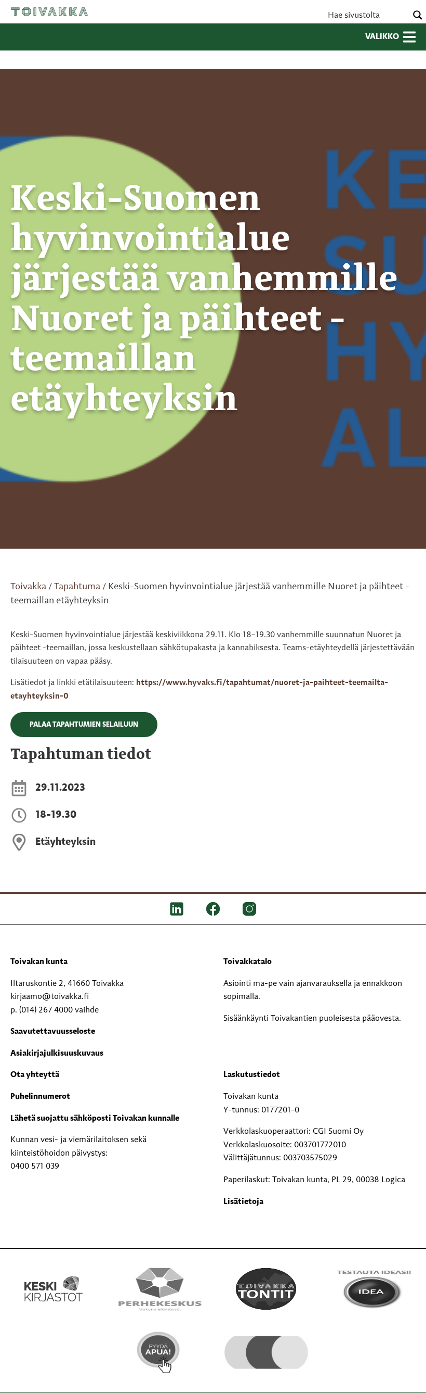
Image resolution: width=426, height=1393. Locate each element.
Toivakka (49, 11)
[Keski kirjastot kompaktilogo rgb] (53, 1278)
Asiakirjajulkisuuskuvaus (56, 1053)
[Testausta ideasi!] (373, 1289)
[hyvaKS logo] (266, 1345)
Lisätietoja (243, 1202)
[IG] (249, 909)
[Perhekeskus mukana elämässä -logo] (160, 1289)
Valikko (382, 37)
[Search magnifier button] (417, 15)
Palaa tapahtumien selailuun (84, 724)
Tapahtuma (77, 586)
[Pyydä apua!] (160, 1352)
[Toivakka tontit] (266, 1289)
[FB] (213, 909)
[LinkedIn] (176, 909)
